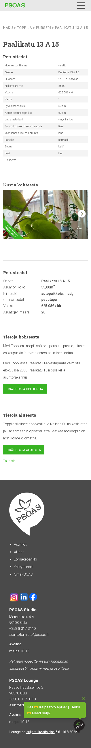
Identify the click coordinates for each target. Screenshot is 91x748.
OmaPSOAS (23, 574)
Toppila (24, 28)
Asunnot (20, 544)
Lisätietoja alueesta (24, 450)
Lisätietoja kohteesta (25, 389)
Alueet (19, 552)
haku (8, 28)
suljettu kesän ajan (40, 732)
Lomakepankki (25, 559)
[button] (82, 214)
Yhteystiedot (23, 567)
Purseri (43, 28)
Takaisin (9, 461)
